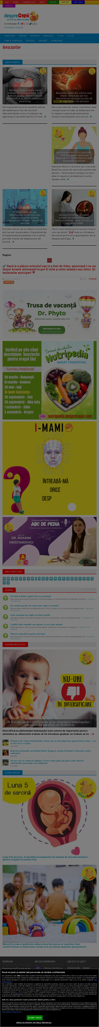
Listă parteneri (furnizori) (11, 1012)
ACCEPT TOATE (34, 1018)
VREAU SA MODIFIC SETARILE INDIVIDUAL (34, 1023)
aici (17, 992)
